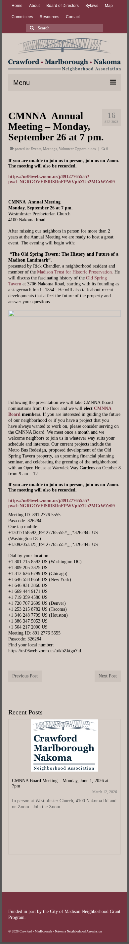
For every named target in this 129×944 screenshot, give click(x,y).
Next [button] (115, 793)
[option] (64, 790)
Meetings (50, 149)
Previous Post (25, 675)
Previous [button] (14, 793)
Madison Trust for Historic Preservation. (75, 272)
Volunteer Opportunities (77, 149)
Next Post (108, 675)
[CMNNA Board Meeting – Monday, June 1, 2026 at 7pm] (64, 745)
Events (36, 149)
